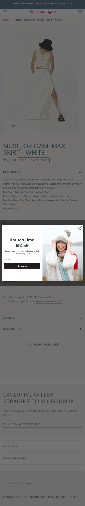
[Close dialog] (80, 228)
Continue (22, 266)
